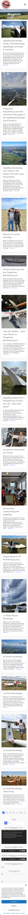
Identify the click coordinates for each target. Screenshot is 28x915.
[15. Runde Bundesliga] (14, 683)
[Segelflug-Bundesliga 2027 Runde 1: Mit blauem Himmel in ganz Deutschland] (14, 153)
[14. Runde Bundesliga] (14, 730)
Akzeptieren (14, 902)
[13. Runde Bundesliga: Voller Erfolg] (14, 778)
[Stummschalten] (20, 851)
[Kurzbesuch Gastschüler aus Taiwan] (14, 437)
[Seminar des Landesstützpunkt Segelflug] (14, 488)
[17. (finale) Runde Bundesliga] (14, 595)
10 (20, 812)
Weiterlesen (6, 65)
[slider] (24, 850)
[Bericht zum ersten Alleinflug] (14, 214)
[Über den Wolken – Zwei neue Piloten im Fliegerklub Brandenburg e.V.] (14, 311)
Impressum (23, 913)
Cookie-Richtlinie (6, 913)
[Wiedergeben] (3, 851)
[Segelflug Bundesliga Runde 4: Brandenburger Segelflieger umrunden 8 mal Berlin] (14, 29)
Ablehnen (14, 906)
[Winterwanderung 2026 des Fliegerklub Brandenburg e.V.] (14, 260)
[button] (26, 885)
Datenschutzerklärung (15, 913)
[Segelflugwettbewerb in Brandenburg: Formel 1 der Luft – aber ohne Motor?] (14, 378)
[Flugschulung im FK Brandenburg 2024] (14, 544)
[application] (14, 837)
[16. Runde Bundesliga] (14, 646)
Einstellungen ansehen (14, 910)
